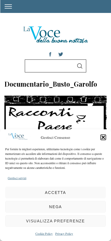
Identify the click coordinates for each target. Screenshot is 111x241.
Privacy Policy (64, 233)
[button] (103, 137)
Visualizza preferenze (55, 221)
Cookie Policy (44, 233)
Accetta (55, 192)
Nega (55, 207)
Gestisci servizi (17, 178)
